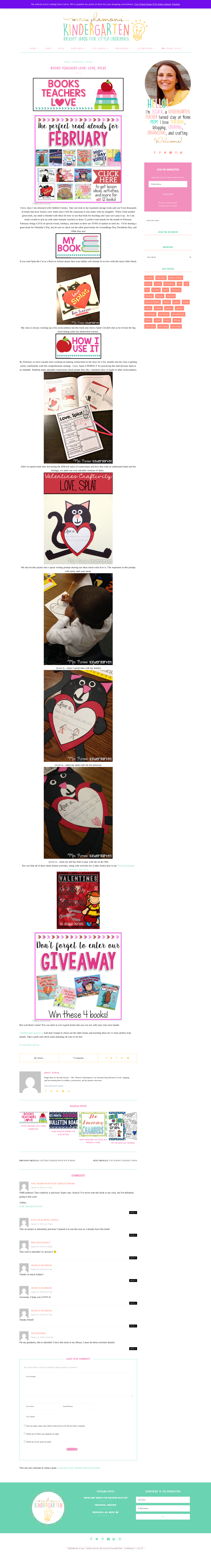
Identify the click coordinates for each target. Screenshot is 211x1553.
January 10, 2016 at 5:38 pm (41, 1247)
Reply (133, 1212)
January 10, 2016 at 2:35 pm (41, 1188)
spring (176, 302)
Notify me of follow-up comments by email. (42, 1434)
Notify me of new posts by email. (38, 1442)
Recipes (160, 296)
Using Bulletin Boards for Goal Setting (63, 1133)
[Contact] (170, 153)
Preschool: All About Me (105, 1512)
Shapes (167, 302)
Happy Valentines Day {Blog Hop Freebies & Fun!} (93, 1141)
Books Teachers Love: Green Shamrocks (33, 1127)
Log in (140, 1548)
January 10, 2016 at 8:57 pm (41, 1269)
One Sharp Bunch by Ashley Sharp (53, 1183)
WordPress (129, 1548)
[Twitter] (165, 153)
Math (165, 290)
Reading (149, 296)
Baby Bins (161, 278)
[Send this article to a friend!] (128, 1058)
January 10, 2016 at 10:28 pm (42, 1337)
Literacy (156, 290)
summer (158, 308)
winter (88, 62)
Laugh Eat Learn (103, 1547)
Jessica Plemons (41, 1265)
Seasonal (170, 296)
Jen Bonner (38, 1333)
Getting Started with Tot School (58, 1160)
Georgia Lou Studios (135, 1547)
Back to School (175, 278)
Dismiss (176, 4)
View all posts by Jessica (53, 1086)
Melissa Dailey (40, 1242)
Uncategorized (178, 314)
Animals (149, 278)
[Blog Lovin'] (181, 153)
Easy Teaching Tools (44, 1220)
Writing (177, 320)
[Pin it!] (116, 1058)
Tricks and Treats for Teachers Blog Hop (105, 1497)
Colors (158, 284)
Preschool (176, 290)
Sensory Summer (152, 302)
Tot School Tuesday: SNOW (123, 1160)
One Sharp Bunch (30, 1206)
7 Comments (78, 1058)
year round (150, 326)
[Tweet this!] (111, 1058)
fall (179, 284)
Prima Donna (93, 1548)
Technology (150, 314)
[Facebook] (154, 153)
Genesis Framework (112, 1548)
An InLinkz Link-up (29, 1045)
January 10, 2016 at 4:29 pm (41, 1224)
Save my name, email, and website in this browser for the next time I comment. (55, 1426)
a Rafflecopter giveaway (31, 1033)
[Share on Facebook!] (106, 1058)
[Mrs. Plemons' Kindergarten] (105, 26)
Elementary (78, 62)
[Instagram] (176, 153)
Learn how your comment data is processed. (79, 1468)
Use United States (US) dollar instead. (153, 4)
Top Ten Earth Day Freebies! (123, 1143)
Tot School (163, 314)
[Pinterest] (160, 153)
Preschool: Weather (105, 1505)
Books (67, 62)
